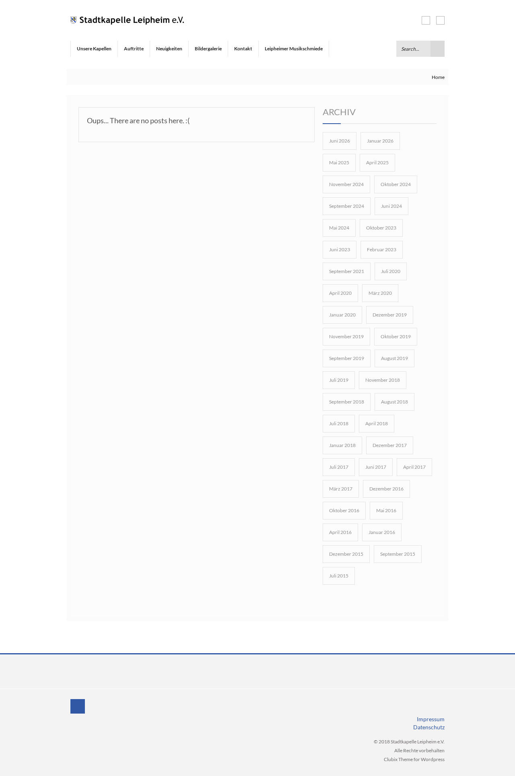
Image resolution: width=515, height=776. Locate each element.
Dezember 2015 (346, 554)
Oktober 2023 (381, 228)
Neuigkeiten (169, 49)
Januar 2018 (342, 445)
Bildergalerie (208, 49)
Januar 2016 (382, 532)
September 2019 (346, 358)
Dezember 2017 (390, 445)
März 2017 (340, 489)
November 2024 (346, 184)
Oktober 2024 (396, 184)
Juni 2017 (375, 467)
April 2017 (414, 467)
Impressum (431, 719)
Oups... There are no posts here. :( (138, 120)
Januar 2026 (380, 141)
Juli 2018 (338, 423)
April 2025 (377, 162)
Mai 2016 (386, 510)
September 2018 (346, 402)
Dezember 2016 (386, 489)
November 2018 (382, 380)
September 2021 (346, 271)
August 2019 (394, 358)
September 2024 (346, 206)
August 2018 (394, 402)
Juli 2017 (338, 467)
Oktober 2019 (396, 336)
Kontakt (243, 49)
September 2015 (397, 554)
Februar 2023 (381, 249)
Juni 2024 (391, 206)
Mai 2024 (339, 228)
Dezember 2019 (390, 315)
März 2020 (380, 293)
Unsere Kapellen (94, 49)
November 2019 (346, 336)
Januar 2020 (342, 315)
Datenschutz (429, 727)
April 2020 (340, 293)
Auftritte (134, 49)
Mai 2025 (339, 162)
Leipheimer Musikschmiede (294, 49)
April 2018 (376, 423)
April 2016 (340, 532)
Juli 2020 (390, 271)
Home (438, 77)
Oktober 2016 (344, 510)
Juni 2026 (339, 141)
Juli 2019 (338, 380)
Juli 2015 (338, 576)
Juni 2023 (339, 249)
